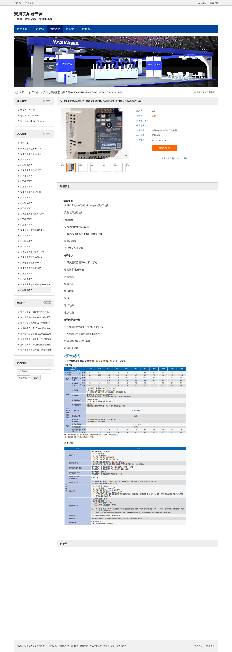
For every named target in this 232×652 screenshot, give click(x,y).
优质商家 (84, 646)
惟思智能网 (64, 646)
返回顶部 (210, 646)
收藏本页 (18, 3)
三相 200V (27, 159)
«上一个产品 (168, 158)
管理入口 (198, 646)
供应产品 (34, 92)
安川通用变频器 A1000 (30, 154)
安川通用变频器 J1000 (30, 192)
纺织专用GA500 (118, 646)
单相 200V (27, 176)
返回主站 (202, 3)
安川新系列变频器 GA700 (32, 214)
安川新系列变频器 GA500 (32, 230)
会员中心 (214, 3)
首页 (22, 92)
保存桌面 (29, 3)
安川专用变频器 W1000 (31, 257)
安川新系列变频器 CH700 (32, 252)
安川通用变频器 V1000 (30, 170)
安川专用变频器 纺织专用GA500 (35, 284)
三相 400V (27, 165)
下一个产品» (181, 158)
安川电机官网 (103, 646)
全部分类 (24, 143)
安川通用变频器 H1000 (30, 148)
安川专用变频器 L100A (30, 268)
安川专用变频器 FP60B (30, 263)
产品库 (93, 646)
